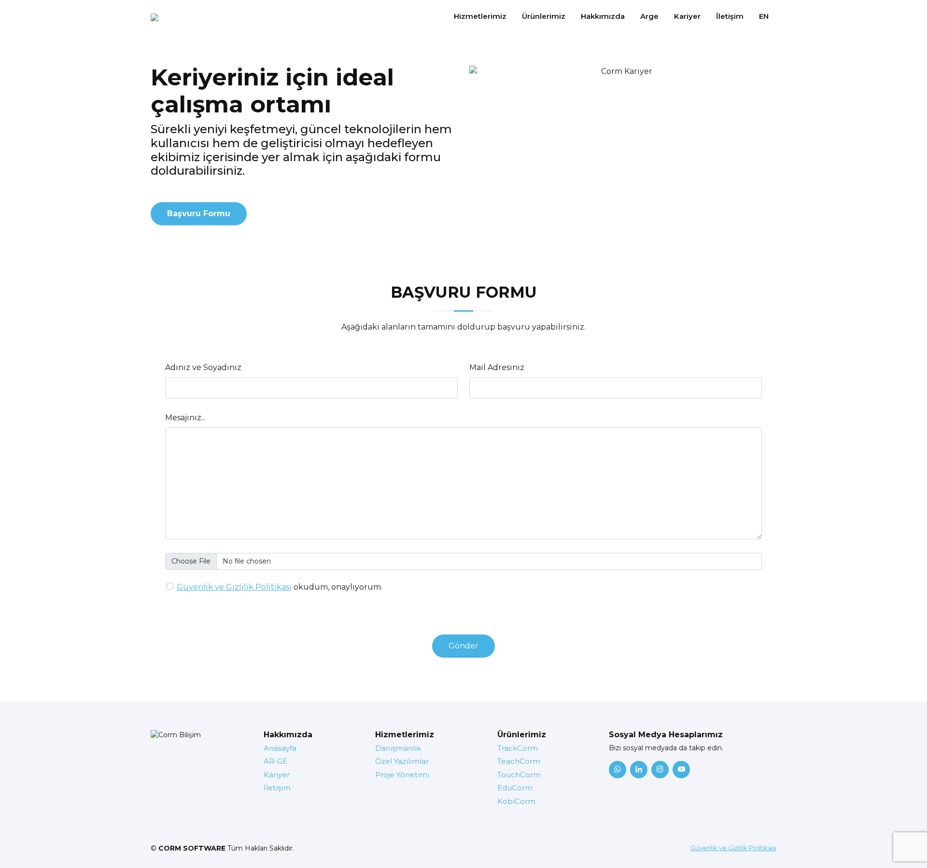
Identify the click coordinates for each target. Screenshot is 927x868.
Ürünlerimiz (543, 16)
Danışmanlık (398, 748)
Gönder (463, 645)
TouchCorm (519, 774)
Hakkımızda (603, 16)
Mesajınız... (185, 417)
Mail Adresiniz (496, 367)
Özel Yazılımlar (402, 761)
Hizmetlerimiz (480, 16)
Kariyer (687, 16)
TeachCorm (518, 761)
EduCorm (515, 787)
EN (764, 16)
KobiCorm (516, 801)
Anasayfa (280, 748)
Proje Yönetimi (402, 774)
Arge (649, 16)
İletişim (730, 16)
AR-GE (275, 761)
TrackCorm (517, 748)
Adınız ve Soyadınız (203, 367)
